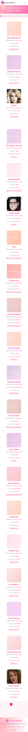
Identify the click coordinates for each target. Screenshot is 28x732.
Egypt (17, 43)
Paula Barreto (14, 686)
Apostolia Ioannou (14, 652)
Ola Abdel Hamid (14, 38)
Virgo (18, 187)
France (17, 151)
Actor (14, 460)
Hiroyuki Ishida (14, 179)
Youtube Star (14, 528)
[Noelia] (14, 96)
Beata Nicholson (14, 72)
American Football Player (14, 325)
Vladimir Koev (14, 551)
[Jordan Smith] (14, 204)
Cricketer (14, 359)
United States (17, 218)
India (17, 353)
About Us (6, 726)
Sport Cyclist (14, 562)
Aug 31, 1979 (18, 40)
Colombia (17, 691)
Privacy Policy (20, 726)
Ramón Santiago (14, 382)
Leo (18, 46)
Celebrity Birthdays (10, 2)
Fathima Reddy (14, 348)
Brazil (17, 252)
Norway (17, 286)
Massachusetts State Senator (14, 494)
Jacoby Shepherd (14, 314)
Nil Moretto (14, 517)
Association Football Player (14, 190)
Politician (14, 157)
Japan (17, 184)
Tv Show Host (14, 83)
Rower (14, 224)
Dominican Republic (17, 387)
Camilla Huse (14, 281)
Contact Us (13, 726)
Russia (17, 421)
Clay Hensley (14, 618)
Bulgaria (17, 556)
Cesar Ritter (14, 449)
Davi (14, 247)
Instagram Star (14, 49)
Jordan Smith (14, 213)
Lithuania (17, 77)
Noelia (14, 105)
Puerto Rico (17, 110)
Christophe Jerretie (14, 146)
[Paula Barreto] (14, 676)
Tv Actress (14, 697)
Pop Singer (14, 116)
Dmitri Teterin (14, 416)
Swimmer (14, 663)
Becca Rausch (14, 483)
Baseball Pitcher (15, 629)
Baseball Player (14, 393)
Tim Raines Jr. (14, 584)
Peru (17, 455)
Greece (17, 657)
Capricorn (18, 154)
